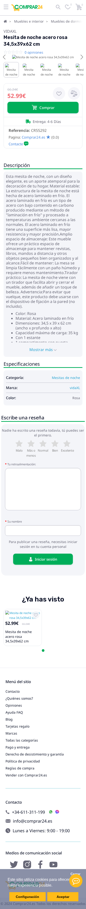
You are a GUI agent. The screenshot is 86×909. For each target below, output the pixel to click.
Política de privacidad (22, 761)
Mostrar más (41, 349)
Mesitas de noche (66, 377)
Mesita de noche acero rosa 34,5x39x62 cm (18, 636)
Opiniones (13, 705)
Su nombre (14, 521)
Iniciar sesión (46, 559)
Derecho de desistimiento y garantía (34, 754)
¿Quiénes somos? (19, 698)
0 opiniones (34, 52)
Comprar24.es (33, 137)
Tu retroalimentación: (21, 464)
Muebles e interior (29, 21)
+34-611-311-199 (28, 812)
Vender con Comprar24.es (26, 775)
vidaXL (10, 31)
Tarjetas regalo (17, 726)
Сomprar (46, 107)
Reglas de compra (19, 768)
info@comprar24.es (32, 821)
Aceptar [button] (63, 897)
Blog (9, 719)
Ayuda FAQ (14, 712)
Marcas (11, 733)
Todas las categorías (21, 740)
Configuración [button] (27, 897)
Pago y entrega (17, 747)
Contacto (12, 691)
